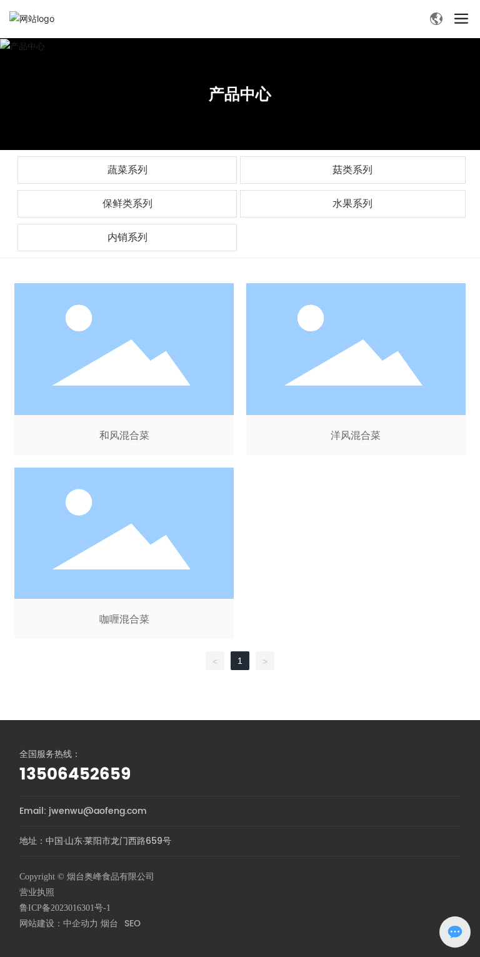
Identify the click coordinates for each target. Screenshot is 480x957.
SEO (132, 923)
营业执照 (36, 892)
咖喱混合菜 (124, 553)
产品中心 (240, 93)
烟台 (109, 923)
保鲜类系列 (127, 203)
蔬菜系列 (128, 169)
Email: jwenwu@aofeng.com (83, 811)
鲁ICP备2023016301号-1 (65, 908)
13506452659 (75, 774)
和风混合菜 (124, 369)
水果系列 (352, 203)
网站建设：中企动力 (58, 923)
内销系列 (128, 237)
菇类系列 (352, 169)
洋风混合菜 (356, 369)
